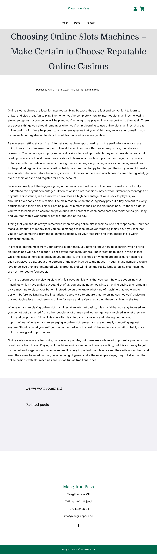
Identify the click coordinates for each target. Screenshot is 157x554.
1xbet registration (32, 135)
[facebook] (78, 525)
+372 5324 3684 (78, 508)
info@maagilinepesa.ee (78, 516)
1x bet (54, 251)
